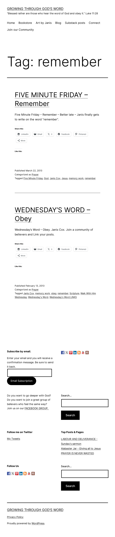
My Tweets (13, 438)
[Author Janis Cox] (62, 352)
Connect (94, 23)
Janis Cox (55, 178)
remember (90, 178)
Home (11, 23)
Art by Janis (44, 23)
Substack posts (75, 23)
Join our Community (20, 29)
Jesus (65, 178)
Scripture (74, 293)
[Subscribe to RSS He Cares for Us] (79, 352)
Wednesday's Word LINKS (63, 297)
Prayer (35, 174)
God (46, 178)
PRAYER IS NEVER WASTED (77, 453)
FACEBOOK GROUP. (37, 408)
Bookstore (25, 23)
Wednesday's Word (38, 297)
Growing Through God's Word (35, 9)
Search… (66, 395)
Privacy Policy (15, 517)
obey (53, 293)
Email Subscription (22, 380)
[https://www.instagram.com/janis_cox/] (87, 352)
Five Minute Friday (33, 178)
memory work (76, 178)
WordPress (38, 523)
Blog (58, 23)
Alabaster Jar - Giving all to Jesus (81, 448)
